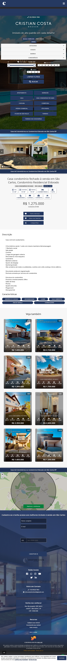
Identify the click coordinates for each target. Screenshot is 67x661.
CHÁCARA (22, 103)
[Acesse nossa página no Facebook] (27, 574)
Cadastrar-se (33, 554)
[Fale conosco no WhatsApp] (31, 574)
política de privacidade (21, 659)
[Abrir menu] (64, 3)
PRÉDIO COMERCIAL (22, 108)
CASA (21, 98)
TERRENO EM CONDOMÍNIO (33, 119)
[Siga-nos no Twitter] (31, 577)
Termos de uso (39, 650)
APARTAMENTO (21, 93)
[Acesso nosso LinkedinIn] (36, 577)
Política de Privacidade (29, 650)
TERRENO (45, 113)
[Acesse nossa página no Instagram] (35, 574)
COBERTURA (45, 103)
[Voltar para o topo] (4, 652)
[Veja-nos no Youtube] (39, 574)
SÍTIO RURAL (45, 108)
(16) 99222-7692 (34, 17)
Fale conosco (34, 627)
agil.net (40, 642)
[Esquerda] (2, 151)
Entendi (61, 658)
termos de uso (33, 659)
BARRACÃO (45, 93)
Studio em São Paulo (22, 113)
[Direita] (65, 151)
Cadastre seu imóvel (33, 623)
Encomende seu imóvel (33, 625)
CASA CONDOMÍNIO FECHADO (45, 98)
